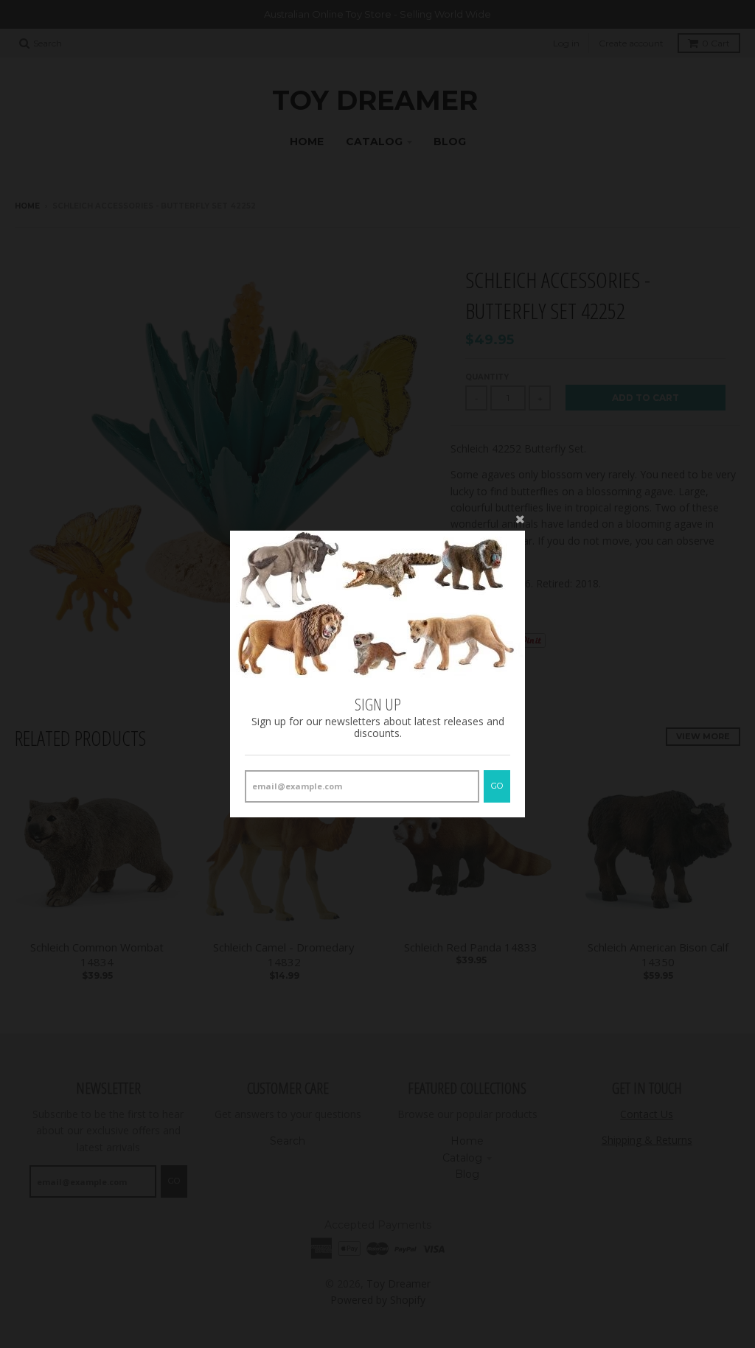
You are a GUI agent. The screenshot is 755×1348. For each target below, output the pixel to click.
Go (497, 785)
